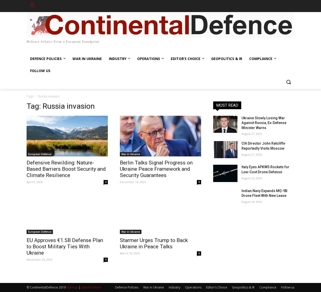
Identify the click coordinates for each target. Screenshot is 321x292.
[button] (33, 6)
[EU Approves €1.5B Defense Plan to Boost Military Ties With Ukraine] (67, 213)
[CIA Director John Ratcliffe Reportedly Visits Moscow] (225, 149)
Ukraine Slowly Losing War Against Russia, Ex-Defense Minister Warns (264, 123)
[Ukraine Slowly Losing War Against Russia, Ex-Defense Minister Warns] (225, 124)
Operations (193, 287)
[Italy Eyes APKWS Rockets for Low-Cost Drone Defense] (225, 173)
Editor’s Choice (216, 287)
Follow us (287, 287)
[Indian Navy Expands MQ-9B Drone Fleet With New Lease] (225, 197)
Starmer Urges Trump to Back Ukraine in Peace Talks (154, 243)
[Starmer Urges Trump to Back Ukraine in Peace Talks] (160, 213)
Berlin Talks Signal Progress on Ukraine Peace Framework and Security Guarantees (156, 169)
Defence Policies (126, 287)
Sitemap (72, 287)
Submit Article (91, 287)
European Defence (39, 154)
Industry (174, 287)
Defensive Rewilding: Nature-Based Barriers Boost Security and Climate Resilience (66, 169)
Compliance (267, 287)
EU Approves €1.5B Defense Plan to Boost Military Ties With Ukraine (65, 246)
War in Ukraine (130, 154)
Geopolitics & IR (243, 287)
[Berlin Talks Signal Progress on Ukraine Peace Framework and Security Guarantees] (160, 136)
